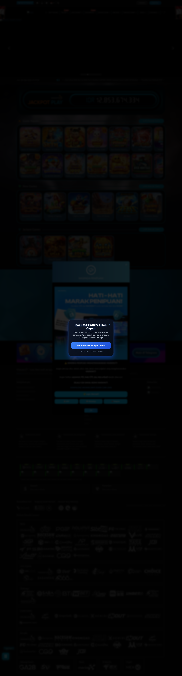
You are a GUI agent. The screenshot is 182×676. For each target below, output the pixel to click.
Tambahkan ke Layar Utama (91, 345)
